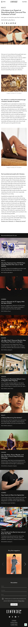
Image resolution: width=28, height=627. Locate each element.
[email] (2, 23)
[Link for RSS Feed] (18, 617)
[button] (25, 564)
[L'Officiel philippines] (14, 2)
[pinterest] (7, 23)
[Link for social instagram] (15, 617)
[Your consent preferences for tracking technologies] (25, 624)
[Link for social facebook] (12, 617)
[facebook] (4, 23)
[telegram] (15, 23)
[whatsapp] (13, 23)
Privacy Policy (21, 600)
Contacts (14, 620)
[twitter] (11, 23)
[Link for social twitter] (9, 617)
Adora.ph (10, 221)
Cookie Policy (14, 624)
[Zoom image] (14, 83)
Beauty (3, 7)
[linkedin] (9, 23)
